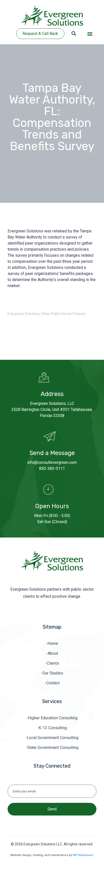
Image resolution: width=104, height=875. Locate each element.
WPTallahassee (83, 855)
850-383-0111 (52, 468)
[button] (90, 34)
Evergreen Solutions (24, 314)
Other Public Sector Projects (63, 314)
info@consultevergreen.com (52, 462)
